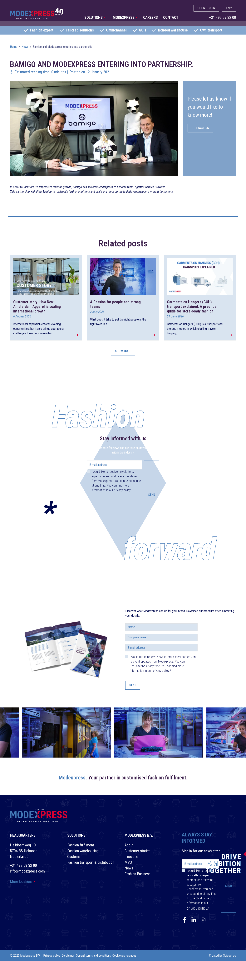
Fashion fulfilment (80, 845)
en (228, 8)
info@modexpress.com (27, 871)
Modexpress (124, 17)
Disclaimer (68, 955)
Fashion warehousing (83, 851)
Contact (170, 17)
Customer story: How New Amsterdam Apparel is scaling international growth (37, 306)
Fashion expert (41, 30)
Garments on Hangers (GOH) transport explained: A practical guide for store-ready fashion (192, 306)
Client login (206, 8)
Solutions (93, 17)
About (129, 845)
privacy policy (122, 490)
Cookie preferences (124, 955)
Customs (74, 856)
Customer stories (137, 851)
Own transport (211, 30)
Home (13, 47)
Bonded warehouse (173, 30)
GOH (142, 30)
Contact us (200, 128)
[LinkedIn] (193, 920)
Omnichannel (116, 30)
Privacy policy (51, 955)
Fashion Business (137, 874)
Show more (123, 351)
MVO (128, 862)
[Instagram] (203, 920)
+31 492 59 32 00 (222, 17)
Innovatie (131, 856)
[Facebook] (184, 920)
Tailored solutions (80, 30)
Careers (150, 17)
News (25, 47)
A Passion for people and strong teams (115, 304)
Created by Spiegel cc (222, 955)
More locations (21, 881)
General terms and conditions (93, 955)
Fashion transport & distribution (90, 862)
